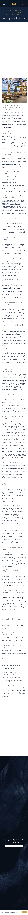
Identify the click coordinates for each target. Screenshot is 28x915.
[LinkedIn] (4, 4)
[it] (22, 4)
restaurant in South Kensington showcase (11, 535)
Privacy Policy (3, 913)
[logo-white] (14, 4)
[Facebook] (1, 4)
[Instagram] (3, 4)
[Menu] (26, 4)
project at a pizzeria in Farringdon (11, 533)
